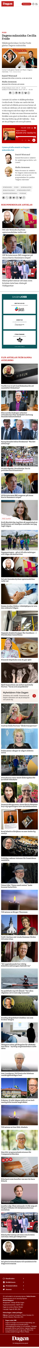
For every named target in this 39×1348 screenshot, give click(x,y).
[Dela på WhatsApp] (28, 93)
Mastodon (17, 1317)
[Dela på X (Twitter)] (13, 93)
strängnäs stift (23, 190)
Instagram (18, 1315)
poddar (23, 193)
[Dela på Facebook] (10, 93)
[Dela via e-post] (19, 93)
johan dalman (9, 190)
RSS (22, 1317)
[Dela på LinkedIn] (16, 93)
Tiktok (24, 1315)
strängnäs (7, 187)
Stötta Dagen (7, 1312)
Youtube (29, 1315)
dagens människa (10, 193)
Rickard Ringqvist (8, 1300)
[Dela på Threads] (22, 93)
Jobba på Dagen (17, 1312)
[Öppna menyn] (36, 4)
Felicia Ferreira (30, 1296)
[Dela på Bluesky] (25, 93)
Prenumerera (26, 4)
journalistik (26, 187)
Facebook (11, 1315)
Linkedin (5, 1317)
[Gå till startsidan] (7, 3)
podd (16, 187)
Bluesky (11, 1317)
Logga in (33, 4)
